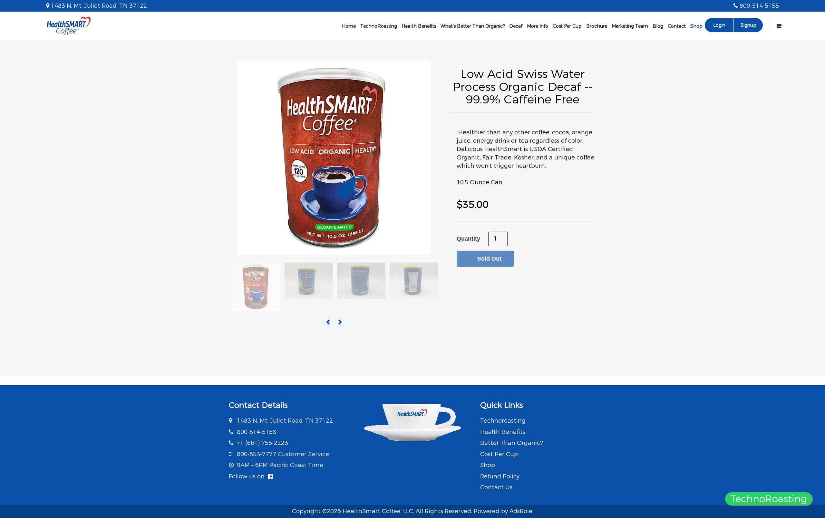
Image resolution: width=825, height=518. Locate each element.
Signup (748, 25)
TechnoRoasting (378, 26)
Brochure (596, 26)
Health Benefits (419, 26)
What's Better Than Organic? (473, 26)
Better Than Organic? (511, 442)
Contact (677, 26)
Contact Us (496, 487)
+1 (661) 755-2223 (262, 442)
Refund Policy (499, 476)
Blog (658, 26)
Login (719, 25)
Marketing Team (630, 26)
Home (349, 26)
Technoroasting (503, 420)
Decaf (515, 26)
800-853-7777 (256, 454)
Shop (696, 26)
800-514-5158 (759, 5)
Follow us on (248, 476)
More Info (537, 26)
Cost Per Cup (567, 26)
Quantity (468, 238)
